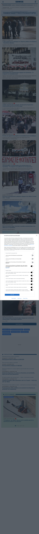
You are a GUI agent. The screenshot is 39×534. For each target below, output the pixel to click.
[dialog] (19, 267)
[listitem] (19, 253)
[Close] (37, 236)
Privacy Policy (25, 298)
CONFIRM (12, 294)
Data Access (19, 298)
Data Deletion (14, 298)
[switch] (32, 255)
